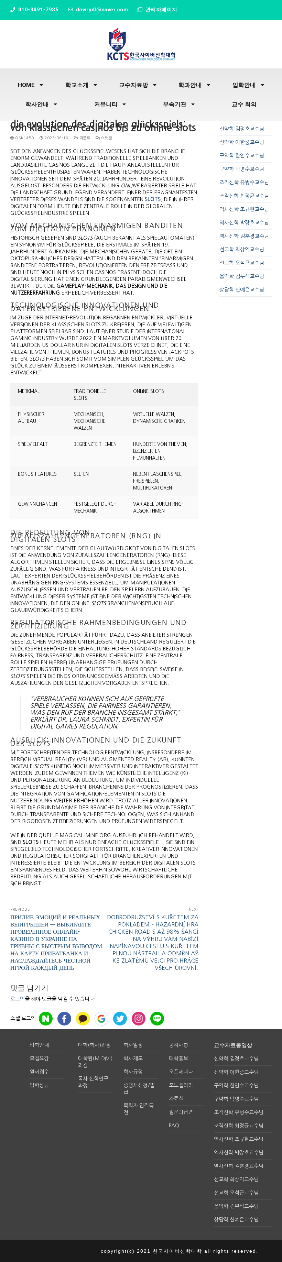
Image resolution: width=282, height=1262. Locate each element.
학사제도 (133, 1058)
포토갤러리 (181, 1085)
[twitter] (120, 1018)
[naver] (45, 1018)
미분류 (84, 138)
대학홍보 (178, 1058)
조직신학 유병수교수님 (244, 182)
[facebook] (64, 1018)
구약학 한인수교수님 (241, 155)
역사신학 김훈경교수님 (244, 236)
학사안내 (37, 104)
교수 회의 (244, 104)
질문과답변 (181, 1112)
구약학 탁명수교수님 (241, 169)
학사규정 (133, 1071)
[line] (157, 1018)
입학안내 (244, 84)
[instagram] (138, 1018)
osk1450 (24, 138)
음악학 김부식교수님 (241, 276)
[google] (101, 1018)
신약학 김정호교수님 (241, 128)
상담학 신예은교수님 (241, 289)
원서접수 (39, 1071)
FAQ (174, 1125)
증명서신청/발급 (139, 1089)
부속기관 (174, 104)
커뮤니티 (106, 104)
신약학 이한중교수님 (241, 142)
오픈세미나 (181, 1071)
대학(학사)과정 (94, 1044)
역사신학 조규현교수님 (244, 209)
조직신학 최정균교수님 (244, 195)
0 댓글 (106, 138)
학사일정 (133, 1044)
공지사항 (178, 1044)
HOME (26, 84)
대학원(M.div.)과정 (95, 1062)
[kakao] (82, 1018)
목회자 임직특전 (138, 1109)
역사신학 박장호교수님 (244, 222)
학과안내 (190, 84)
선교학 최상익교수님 (241, 249)
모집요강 (39, 1058)
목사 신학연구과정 (93, 1082)
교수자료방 (133, 84)
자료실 (176, 1098)
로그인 (17, 998)
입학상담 (39, 1085)
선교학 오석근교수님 (241, 262)
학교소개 (77, 84)
